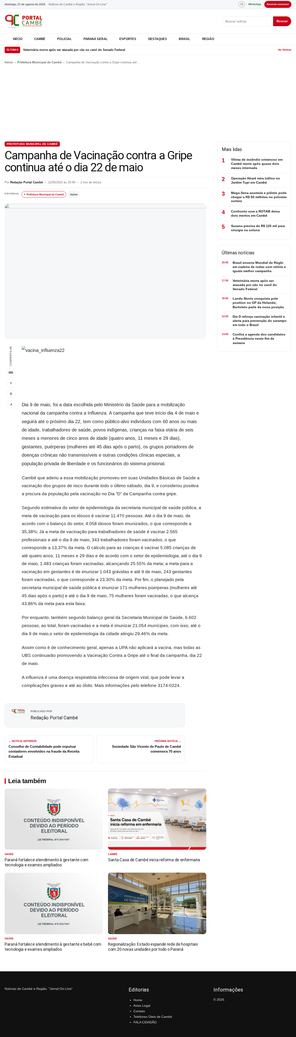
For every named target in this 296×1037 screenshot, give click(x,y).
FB (241, 4)
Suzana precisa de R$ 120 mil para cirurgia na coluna (258, 228)
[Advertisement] (148, 103)
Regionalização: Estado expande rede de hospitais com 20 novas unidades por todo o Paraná (153, 947)
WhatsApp (254, 4)
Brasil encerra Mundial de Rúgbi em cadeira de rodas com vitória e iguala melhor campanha (259, 267)
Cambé (39, 39)
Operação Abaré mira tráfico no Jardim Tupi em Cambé (255, 180)
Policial (64, 39)
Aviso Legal (141, 1005)
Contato (139, 1011)
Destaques (157, 39)
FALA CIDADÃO (145, 1022)
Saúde (74, 194)
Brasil (184, 39)
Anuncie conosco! (278, 4)
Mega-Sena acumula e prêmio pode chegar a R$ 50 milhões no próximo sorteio (259, 197)
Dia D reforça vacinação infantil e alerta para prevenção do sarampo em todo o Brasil (260, 321)
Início (17, 39)
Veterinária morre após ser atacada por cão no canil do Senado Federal (74, 50)
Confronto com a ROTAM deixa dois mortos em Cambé (255, 213)
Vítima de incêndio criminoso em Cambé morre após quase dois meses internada (257, 164)
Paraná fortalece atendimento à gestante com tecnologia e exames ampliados (46, 862)
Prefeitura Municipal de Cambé (39, 62)
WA (11, 372)
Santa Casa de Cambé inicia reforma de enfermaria (154, 859)
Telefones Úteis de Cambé (152, 1017)
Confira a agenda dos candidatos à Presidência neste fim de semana (259, 338)
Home (137, 1000)
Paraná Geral (95, 39)
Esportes (127, 39)
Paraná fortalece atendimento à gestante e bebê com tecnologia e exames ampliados (53, 947)
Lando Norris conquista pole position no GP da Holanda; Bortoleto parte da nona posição (258, 303)
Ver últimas (284, 49)
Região (208, 39)
